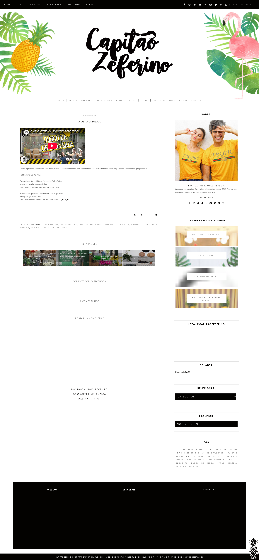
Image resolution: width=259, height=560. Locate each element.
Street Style (167, 100)
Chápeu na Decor (139, 259)
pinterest (136, 224)
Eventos (196, 100)
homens (180, 460)
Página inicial (89, 399)
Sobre (20, 5)
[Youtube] (210, 5)
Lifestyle (86, 100)
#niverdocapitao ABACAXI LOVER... (206, 298)
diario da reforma (104, 224)
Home (7, 5)
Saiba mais (206, 197)
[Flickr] (205, 5)
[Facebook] (184, 5)
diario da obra (86, 224)
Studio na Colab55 (182, 372)
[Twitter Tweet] (156, 215)
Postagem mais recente (89, 389)
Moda (61, 100)
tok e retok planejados (54, 228)
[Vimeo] (215, 5)
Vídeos (183, 100)
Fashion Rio (191, 453)
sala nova (36, 228)
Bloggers (182, 463)
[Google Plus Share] (142, 215)
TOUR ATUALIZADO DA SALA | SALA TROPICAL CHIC (106, 257)
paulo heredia (185, 456)
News (179, 453)
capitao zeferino (68, 224)
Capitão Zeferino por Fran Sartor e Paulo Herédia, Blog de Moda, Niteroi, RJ (95, 557)
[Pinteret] (221, 5)
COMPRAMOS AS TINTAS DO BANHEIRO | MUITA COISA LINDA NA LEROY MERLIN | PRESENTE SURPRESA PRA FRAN (39, 256)
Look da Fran (104, 100)
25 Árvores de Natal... (206, 276)
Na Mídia (35, 5)
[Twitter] (194, 5)
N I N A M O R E (164, 557)
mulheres (231, 453)
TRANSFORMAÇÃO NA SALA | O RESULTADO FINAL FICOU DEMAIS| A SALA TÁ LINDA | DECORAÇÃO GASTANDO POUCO (72, 255)
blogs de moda (202, 463)
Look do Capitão (126, 100)
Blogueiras (230, 460)
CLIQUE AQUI (55, 187)
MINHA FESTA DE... (206, 255)
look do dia (204, 449)
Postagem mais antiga (89, 394)
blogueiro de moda (188, 466)
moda (209, 460)
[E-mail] (226, 5)
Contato (91, 5)
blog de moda (195, 460)
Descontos (73, 5)
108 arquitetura (50, 224)
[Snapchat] (200, 5)
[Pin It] (135, 215)
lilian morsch (122, 224)
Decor (145, 100)
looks (217, 460)
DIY (154, 100)
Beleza (73, 100)
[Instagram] (189, 5)
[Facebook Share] (149, 215)
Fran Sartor (206, 456)
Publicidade (54, 5)
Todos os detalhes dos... (206, 234)
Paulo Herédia (227, 463)
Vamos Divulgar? (212, 453)
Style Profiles (227, 456)
